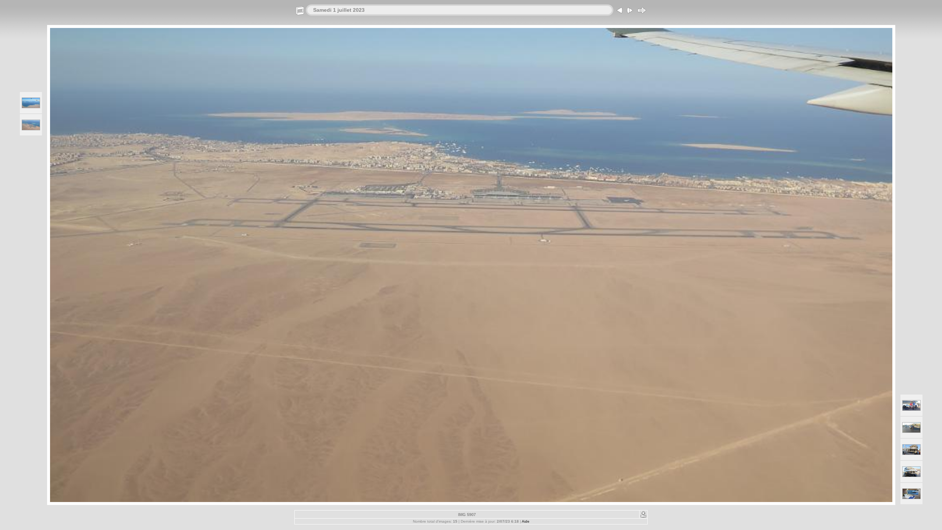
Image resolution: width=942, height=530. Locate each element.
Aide (526, 521)
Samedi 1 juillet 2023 (339, 10)
